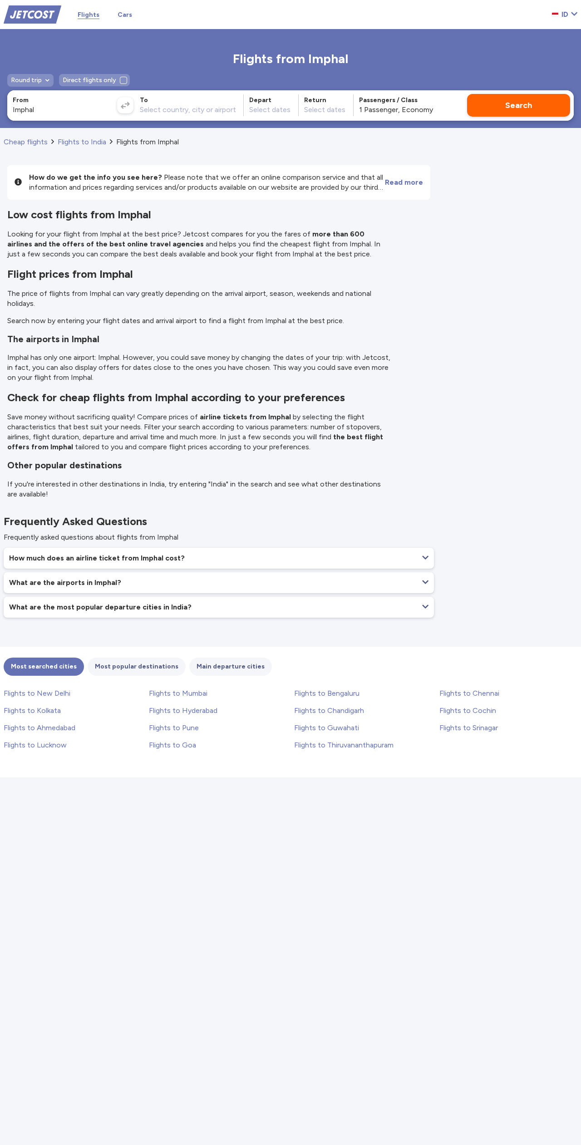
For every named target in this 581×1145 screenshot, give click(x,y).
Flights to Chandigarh (329, 710)
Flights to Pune (174, 727)
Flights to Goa (172, 745)
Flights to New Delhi (37, 693)
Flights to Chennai (469, 693)
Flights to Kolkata (32, 710)
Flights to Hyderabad (183, 710)
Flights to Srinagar (468, 727)
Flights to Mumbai (178, 693)
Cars (125, 15)
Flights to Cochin (467, 710)
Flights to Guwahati (326, 727)
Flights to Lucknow (35, 745)
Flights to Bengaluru (326, 693)
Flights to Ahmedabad (39, 727)
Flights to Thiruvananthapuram (344, 745)
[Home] (32, 14)
